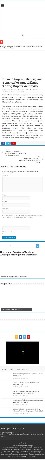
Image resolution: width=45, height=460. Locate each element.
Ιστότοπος (5, 208)
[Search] (37, 246)
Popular (11, 369)
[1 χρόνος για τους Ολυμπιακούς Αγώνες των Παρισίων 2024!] (6, 385)
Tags (18, 369)
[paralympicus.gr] (22, 16)
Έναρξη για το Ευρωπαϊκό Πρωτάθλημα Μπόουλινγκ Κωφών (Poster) (29, 159)
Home (4, 46)
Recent (4, 369)
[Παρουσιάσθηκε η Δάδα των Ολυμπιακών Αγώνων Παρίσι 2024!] (6, 376)
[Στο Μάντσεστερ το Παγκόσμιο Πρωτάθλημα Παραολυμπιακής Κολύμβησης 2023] (6, 394)
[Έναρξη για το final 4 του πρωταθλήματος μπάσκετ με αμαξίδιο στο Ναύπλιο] (6, 403)
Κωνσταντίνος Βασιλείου (10, 89)
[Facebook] (20, 337)
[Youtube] (28, 337)
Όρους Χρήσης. (32, 456)
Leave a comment (9, 91)
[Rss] (16, 337)
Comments (25, 369)
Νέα (37, 89)
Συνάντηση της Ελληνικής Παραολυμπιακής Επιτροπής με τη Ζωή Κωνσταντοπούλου (15, 152)
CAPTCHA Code (7, 232)
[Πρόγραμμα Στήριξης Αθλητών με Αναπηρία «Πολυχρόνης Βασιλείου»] (22, 266)
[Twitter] (24, 337)
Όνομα (4, 195)
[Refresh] (18, 222)
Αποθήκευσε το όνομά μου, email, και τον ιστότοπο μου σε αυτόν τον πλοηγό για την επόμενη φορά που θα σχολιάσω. (22, 216)
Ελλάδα (9, 46)
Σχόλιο (5, 175)
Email (4, 202)
